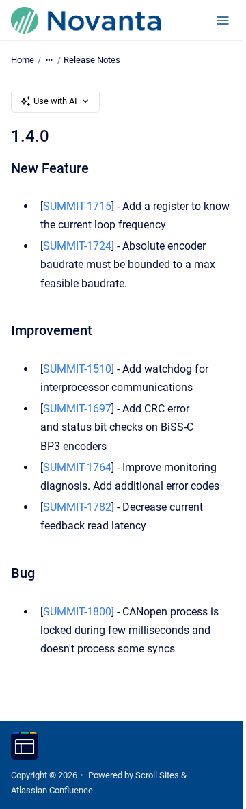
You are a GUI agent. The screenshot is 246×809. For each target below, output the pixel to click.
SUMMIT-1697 (77, 408)
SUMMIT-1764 (77, 467)
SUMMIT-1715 (77, 206)
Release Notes (92, 60)
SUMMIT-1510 (77, 368)
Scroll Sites (157, 775)
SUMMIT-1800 (77, 611)
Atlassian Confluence (52, 790)
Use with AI (55, 101)
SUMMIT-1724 (77, 245)
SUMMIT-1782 (77, 507)
